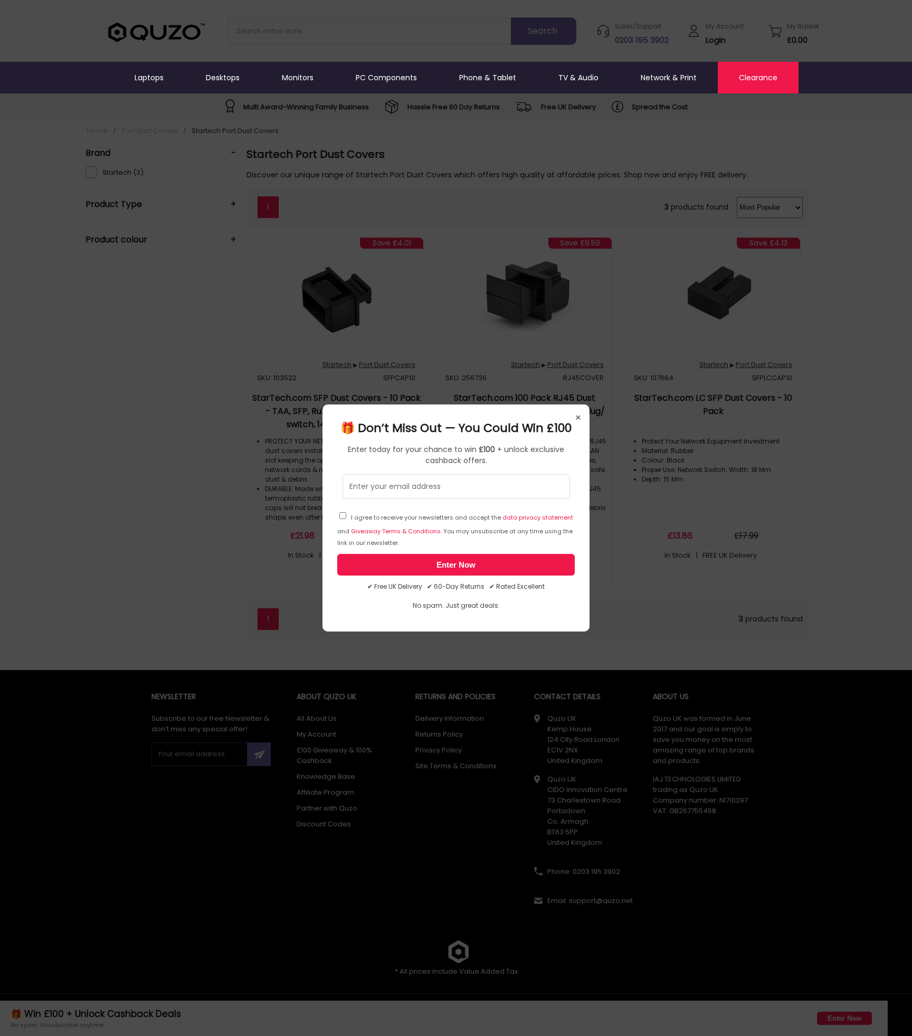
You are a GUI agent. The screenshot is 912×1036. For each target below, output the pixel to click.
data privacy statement (537, 517)
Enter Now (456, 564)
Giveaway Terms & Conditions (396, 531)
